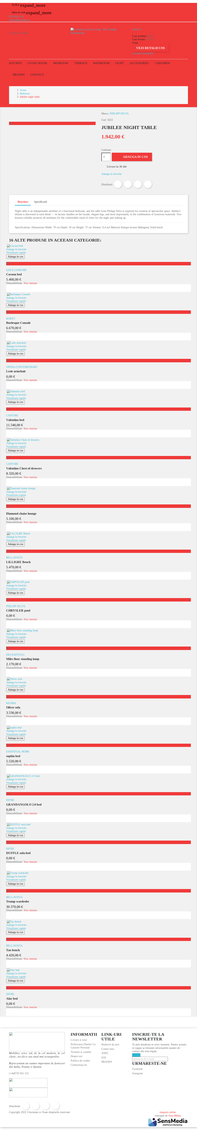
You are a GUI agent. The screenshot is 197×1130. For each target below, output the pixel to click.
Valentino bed (15, 420)
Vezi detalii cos (150, 48)
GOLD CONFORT (16, 270)
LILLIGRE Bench (18, 562)
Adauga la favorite (111, 173)
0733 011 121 (16, 16)
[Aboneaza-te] (136, 1055)
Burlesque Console (18, 322)
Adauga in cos (132, 156)
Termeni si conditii (81, 1052)
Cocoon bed (14, 274)
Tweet (128, 184)
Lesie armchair (16, 371)
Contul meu (107, 1049)
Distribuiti (118, 184)
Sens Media (174, 1115)
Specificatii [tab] (40, 201)
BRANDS (106, 1061)
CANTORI (12, 415)
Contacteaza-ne (79, 1064)
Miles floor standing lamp (22, 659)
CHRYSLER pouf (18, 610)
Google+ (138, 184)
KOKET (10, 318)
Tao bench (13, 950)
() (142, 53)
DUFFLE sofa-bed (18, 853)
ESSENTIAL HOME (17, 751)
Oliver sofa (13, 707)
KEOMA (11, 703)
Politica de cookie (80, 1060)
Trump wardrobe (17, 901)
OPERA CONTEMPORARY (22, 367)
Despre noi (76, 1056)
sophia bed (13, 756)
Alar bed (12, 998)
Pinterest (148, 184)
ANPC (105, 1053)
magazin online (167, 1112)
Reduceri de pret (110, 1044)
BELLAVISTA (14, 557)
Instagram (137, 1073)
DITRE (10, 800)
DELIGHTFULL (15, 654)
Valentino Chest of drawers (24, 468)
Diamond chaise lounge (21, 513)
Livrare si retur (79, 1039)
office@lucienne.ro (19, 20)
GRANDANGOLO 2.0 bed (24, 804)
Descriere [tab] (23, 201)
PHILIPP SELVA (119, 113)
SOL (104, 1057)
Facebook (137, 1069)
